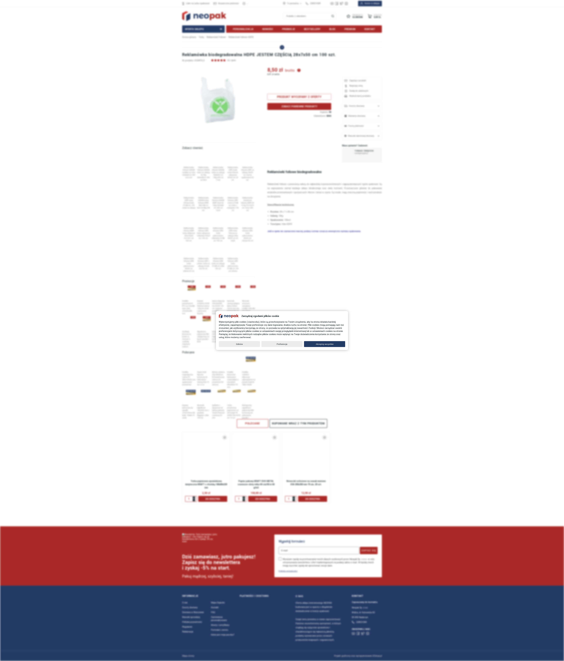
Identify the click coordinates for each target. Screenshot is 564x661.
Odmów (239, 344)
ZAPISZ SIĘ (368, 550)
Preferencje (282, 344)
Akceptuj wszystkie (325, 344)
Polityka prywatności (288, 571)
